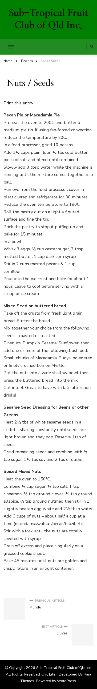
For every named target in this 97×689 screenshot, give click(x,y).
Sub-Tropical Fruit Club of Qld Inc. (64, 667)
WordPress (66, 681)
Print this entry (18, 103)
